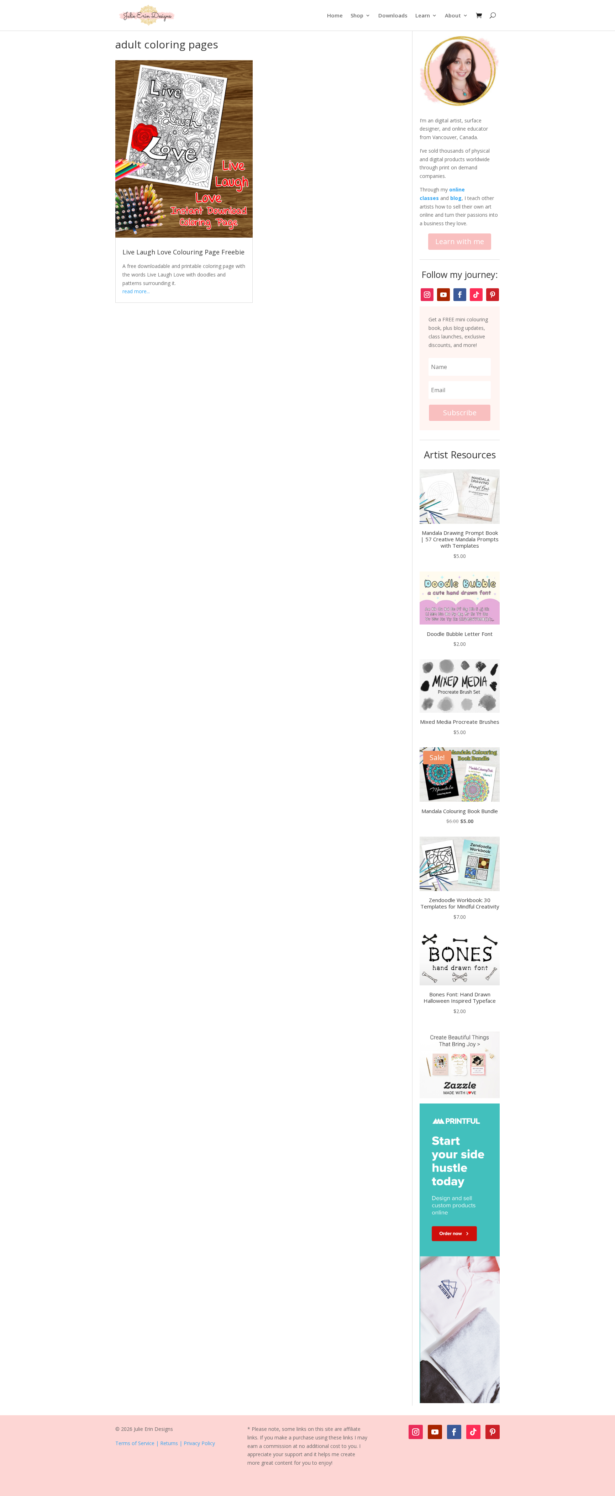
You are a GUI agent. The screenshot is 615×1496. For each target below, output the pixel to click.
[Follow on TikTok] (476, 294)
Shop (357, 15)
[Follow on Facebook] (459, 294)
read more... (136, 291)
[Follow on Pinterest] (492, 294)
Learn (422, 15)
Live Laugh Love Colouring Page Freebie (183, 252)
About (453, 15)
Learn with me (459, 241)
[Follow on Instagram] (427, 294)
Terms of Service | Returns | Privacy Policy (165, 1443)
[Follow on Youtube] (443, 294)
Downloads (393, 15)
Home (335, 15)
